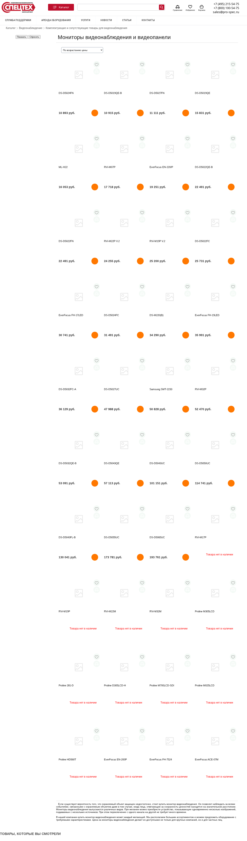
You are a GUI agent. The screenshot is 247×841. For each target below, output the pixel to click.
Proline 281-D (66, 685)
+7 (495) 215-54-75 (226, 4)
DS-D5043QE (111, 463)
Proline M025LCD (204, 685)
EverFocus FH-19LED (207, 315)
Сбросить (34, 37)
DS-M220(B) (156, 315)
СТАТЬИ (126, 20)
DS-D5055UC (111, 537)
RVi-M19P (64, 611)
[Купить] (94, 113)
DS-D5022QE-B (204, 167)
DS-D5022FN (66, 241)
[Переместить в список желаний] (96, 64)
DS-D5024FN (66, 93)
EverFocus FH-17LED (71, 315)
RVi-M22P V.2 (112, 241)
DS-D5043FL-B (67, 537)
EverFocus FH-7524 (161, 759)
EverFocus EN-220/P (161, 167)
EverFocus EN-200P (115, 759)
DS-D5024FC (111, 315)
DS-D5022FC (202, 241)
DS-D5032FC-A (67, 389)
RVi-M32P (200, 389)
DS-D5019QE (202, 93)
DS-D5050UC (202, 463)
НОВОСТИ (106, 20)
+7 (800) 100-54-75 (226, 8)
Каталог (64, 7)
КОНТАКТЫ (148, 20)
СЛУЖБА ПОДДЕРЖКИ (18, 20)
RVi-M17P (200, 537)
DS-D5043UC (157, 463)
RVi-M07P (109, 167)
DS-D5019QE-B (113, 93)
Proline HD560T (67, 759)
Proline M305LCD (204, 611)
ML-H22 (63, 167)
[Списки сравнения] (178, 7)
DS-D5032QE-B (67, 463)
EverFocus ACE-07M (206, 759)
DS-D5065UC (157, 537)
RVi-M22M (110, 611)
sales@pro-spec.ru (226, 12)
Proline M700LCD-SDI (162, 685)
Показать (21, 37)
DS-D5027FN (157, 93)
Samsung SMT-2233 (161, 389)
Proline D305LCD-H (115, 685)
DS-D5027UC (111, 389)
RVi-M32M (155, 611)
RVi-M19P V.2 (157, 241)
